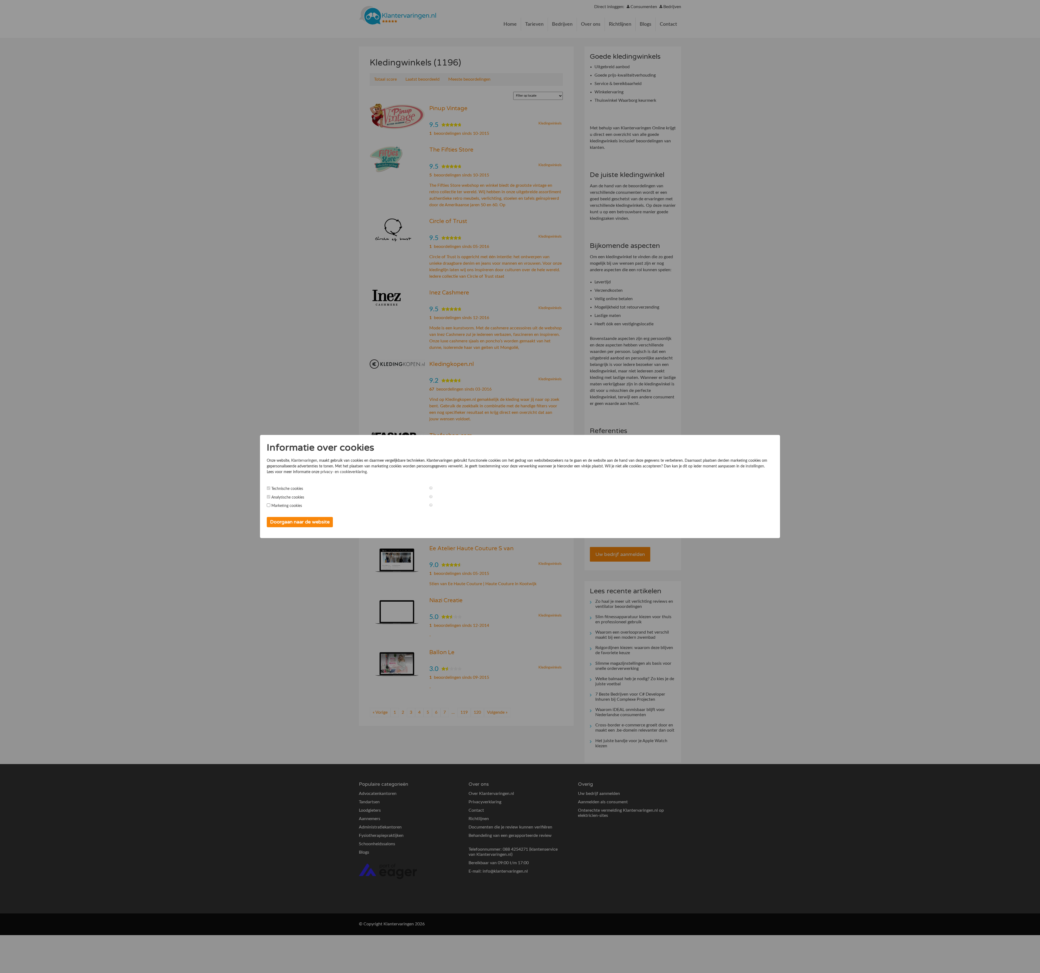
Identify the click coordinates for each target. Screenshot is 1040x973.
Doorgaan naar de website (300, 522)
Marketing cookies (286, 506)
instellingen (755, 466)
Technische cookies (287, 489)
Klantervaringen (304, 461)
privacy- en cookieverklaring (343, 472)
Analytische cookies (287, 497)
